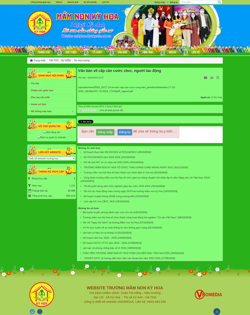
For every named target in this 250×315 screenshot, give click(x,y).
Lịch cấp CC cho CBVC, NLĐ (99, 201)
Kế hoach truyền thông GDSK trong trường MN (109, 196)
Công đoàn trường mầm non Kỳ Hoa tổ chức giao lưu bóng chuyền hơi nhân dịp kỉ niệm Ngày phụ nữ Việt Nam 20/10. (147, 177)
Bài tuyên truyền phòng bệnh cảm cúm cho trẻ (108, 212)
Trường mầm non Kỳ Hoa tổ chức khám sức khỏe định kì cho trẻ (118, 172)
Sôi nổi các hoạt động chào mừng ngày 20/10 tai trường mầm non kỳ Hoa (123, 191)
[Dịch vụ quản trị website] (51, 137)
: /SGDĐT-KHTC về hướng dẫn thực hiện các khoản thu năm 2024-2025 (122, 258)
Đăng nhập (160, 2)
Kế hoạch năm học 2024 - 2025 (100, 237)
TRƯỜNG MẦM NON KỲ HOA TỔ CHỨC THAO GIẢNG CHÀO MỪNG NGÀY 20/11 (128, 167)
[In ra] (212, 77)
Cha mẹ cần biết (40, 97)
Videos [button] (59, 2)
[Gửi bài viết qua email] (206, 77)
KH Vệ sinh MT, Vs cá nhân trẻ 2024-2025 (106, 162)
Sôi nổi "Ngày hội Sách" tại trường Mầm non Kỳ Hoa (111, 222)
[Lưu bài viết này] (218, 77)
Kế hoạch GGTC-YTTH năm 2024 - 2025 (105, 243)
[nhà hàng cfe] (51, 132)
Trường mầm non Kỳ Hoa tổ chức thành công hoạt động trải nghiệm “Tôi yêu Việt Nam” (130, 217)
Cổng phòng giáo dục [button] (41, 2)
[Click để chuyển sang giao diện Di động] (39, 311)
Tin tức (35, 83)
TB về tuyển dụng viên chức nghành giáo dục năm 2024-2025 (117, 186)
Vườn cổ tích (38, 104)
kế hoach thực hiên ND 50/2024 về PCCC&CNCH (110, 152)
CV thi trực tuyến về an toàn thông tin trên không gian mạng (115, 227)
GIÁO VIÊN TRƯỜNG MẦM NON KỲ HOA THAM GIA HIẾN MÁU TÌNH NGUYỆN (126, 253)
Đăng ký (174, 2)
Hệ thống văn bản (41, 111)
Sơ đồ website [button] (90, 2)
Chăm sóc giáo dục (42, 90)
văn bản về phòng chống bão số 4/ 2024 (104, 248)
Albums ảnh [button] (72, 2)
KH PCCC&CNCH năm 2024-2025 (102, 157)
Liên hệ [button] (105, 2)
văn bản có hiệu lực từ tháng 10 (100, 232)
